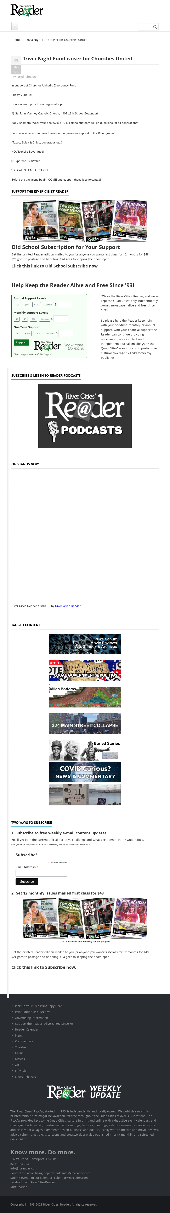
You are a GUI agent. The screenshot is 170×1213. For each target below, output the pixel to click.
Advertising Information (31, 1018)
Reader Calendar (27, 1029)
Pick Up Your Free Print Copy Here (38, 1006)
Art (17, 1065)
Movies (20, 1059)
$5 (25, 319)
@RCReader (18, 1187)
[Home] (26, 10)
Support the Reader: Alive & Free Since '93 (44, 1024)
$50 (27, 304)
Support (21, 342)
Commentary (24, 1041)
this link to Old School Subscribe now (59, 266)
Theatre (20, 1047)
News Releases (25, 1077)
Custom (48, 304)
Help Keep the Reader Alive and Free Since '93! (72, 285)
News (19, 1035)
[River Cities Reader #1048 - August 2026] (85, 535)
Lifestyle (21, 1071)
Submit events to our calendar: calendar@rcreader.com (49, 1178)
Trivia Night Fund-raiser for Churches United (77, 58)
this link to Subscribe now (48, 967)
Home (16, 40)
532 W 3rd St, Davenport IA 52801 (33, 1159)
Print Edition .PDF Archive (32, 1012)
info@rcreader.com (23, 1168)
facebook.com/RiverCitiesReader (32, 1182)
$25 (17, 304)
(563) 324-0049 (20, 1164)
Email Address (27, 867)
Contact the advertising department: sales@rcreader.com (50, 1173)
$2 (17, 319)
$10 (33, 319)
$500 (37, 333)
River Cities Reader (68, 606)
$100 (36, 304)
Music (19, 1053)
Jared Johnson (26, 77)
